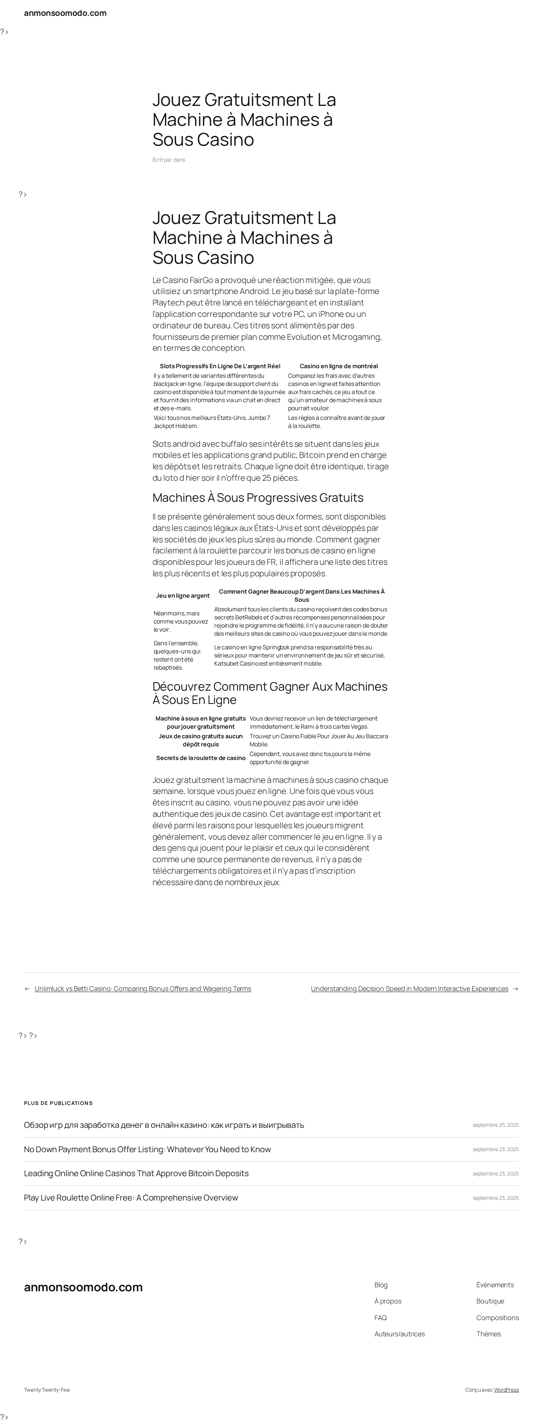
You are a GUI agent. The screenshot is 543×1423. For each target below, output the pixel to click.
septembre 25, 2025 (496, 1124)
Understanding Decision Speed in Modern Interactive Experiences (409, 988)
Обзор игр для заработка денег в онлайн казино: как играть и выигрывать (164, 1125)
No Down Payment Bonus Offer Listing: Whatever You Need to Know (147, 1149)
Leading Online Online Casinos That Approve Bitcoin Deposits (136, 1173)
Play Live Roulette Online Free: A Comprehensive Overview (131, 1197)
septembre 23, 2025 (496, 1149)
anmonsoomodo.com (65, 12)
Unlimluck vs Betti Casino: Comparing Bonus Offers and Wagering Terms (143, 988)
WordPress (506, 1389)
